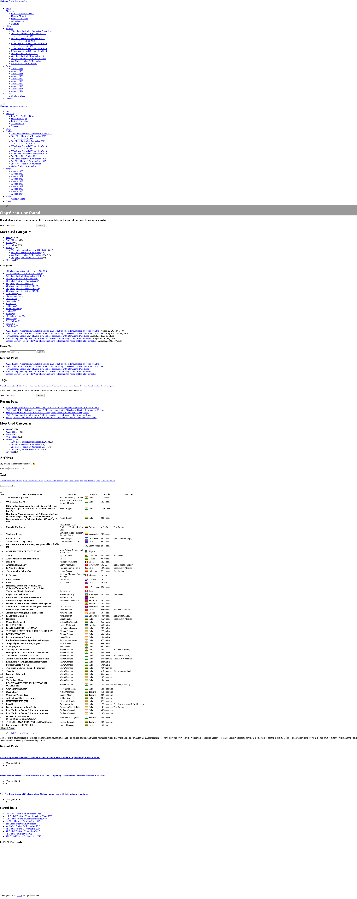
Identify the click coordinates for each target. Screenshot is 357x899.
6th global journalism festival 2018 (22, 286)
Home (8, 8)
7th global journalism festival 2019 (26, 257)
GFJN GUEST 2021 (26, 41)
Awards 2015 (17, 88)
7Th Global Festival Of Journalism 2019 (29, 48)
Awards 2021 (17, 73)
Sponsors (15, 23)
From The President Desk (22, 13)
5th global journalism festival (19, 283)
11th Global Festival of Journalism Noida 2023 (31, 31)
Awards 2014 (17, 91)
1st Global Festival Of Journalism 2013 (24, 273)
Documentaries (10, 386)
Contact (9, 98)
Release (98, 386)
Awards (9, 66)
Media (8, 93)
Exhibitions (12, 306)
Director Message (19, 16)
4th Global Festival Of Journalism (26, 252)
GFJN (8, 26)
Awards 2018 (17, 81)
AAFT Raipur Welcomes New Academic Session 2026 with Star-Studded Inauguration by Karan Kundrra (52, 331)
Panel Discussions (89, 386)
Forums (10, 313)
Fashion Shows (14, 308)
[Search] (1, 104)
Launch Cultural (74, 386)
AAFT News (11, 240)
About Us (10, 11)
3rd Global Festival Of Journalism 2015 (28, 58)
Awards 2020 (17, 76)
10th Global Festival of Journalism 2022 (28, 33)
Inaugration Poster (50, 386)
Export (11, 728)
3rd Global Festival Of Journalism (22, 278)
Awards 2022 (17, 71)
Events (9, 242)
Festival (9, 247)
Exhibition (18, 386)
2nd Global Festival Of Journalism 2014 (28, 255)
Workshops (12, 326)
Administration (17, 21)
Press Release (12, 245)
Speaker (112, 386)
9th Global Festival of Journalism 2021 (28, 38)
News (8, 237)
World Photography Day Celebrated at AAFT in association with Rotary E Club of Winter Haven (48, 338)
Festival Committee (19, 18)
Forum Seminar (28, 386)
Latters (66, 386)
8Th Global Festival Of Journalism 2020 (29, 43)
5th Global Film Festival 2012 (24, 53)
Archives (4, 468)
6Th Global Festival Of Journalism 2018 (29, 51)
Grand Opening (38, 386)
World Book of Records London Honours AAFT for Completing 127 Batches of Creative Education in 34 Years (55, 333)
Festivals (9, 28)
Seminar (10, 323)
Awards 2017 (17, 83)
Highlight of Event (15, 316)
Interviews (59, 386)
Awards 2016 (17, 86)
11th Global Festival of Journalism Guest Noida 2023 (29, 816)
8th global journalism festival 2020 (22, 291)
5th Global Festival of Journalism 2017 (23, 831)
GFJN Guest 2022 (25, 36)
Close (3, 728)
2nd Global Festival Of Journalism (26, 61)
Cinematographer (14, 296)
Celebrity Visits (18, 96)
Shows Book (105, 386)
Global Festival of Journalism (24, 63)
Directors (10, 260)
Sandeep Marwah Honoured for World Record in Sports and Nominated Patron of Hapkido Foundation (51, 341)
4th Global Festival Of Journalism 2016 (28, 56)
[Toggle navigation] (1, 4)
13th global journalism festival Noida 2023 (30, 250)
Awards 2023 (17, 68)
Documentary (13, 301)
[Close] (1, 492)
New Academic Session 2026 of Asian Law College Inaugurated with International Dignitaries (47, 336)
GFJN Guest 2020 (25, 46)
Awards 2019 (17, 78)
